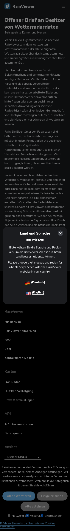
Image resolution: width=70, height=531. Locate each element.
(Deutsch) (38, 282)
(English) (38, 292)
